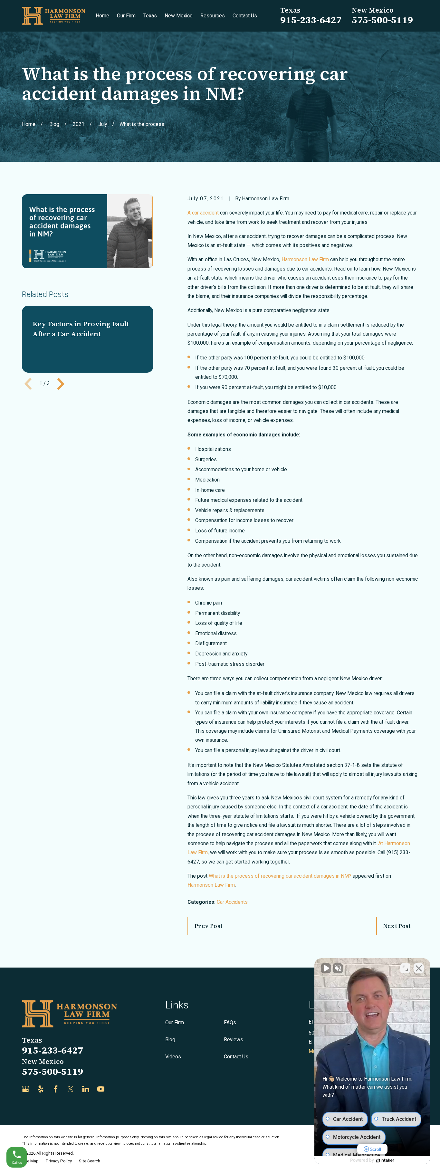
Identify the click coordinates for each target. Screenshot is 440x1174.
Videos (173, 1057)
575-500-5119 (382, 19)
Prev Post (209, 926)
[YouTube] (100, 1089)
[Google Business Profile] (25, 1089)
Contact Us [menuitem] (245, 16)
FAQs (230, 1022)
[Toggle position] (405, 968)
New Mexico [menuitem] (179, 16)
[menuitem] (30, 1161)
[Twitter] (70, 1089)
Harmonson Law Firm (211, 885)
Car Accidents (232, 902)
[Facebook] (55, 1089)
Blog (170, 1039)
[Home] (53, 16)
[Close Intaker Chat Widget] (419, 968)
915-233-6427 (310, 19)
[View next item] (61, 384)
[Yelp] (40, 1089)
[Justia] (115, 1089)
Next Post (397, 926)
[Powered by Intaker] (385, 1160)
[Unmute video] (326, 968)
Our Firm (174, 1022)
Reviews (233, 1039)
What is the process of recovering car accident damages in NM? (280, 876)
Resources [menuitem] (212, 16)
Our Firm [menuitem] (126, 16)
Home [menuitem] (102, 16)
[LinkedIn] (85, 1089)
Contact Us (236, 1057)
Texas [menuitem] (150, 16)
